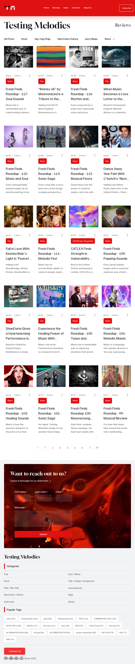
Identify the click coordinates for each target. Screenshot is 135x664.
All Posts (9, 39)
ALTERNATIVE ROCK (18, 632)
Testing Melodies (22, 557)
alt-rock (50, 625)
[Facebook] (6, 658)
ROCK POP (14, 625)
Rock (24, 39)
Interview (9, 601)
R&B (70, 594)
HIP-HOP (109, 632)
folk (124, 632)
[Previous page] (45, 447)
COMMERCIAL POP (106, 618)
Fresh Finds (97, 625)
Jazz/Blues (91, 39)
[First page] (38, 447)
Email (59, 491)
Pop (41, 81)
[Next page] (89, 447)
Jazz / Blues (74, 574)
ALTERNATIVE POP (61, 632)
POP (84, 618)
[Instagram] (16, 658)
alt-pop (40, 632)
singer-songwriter (87, 632)
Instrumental (75, 587)
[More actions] (31, 75)
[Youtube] (21, 658)
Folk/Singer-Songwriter (83, 241)
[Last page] (97, 447)
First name (21, 491)
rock (12, 618)
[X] (11, 658)
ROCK (33, 625)
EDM (80, 625)
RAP (11, 639)
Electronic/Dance (67, 39)
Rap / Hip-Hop (11, 587)
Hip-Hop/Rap (42, 39)
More (108, 39)
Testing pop (66, 618)
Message (20, 507)
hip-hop (115, 625)
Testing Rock (30, 618)
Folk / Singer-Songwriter (81, 580)
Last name (41, 491)
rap (66, 625)
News (10, 81)
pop (48, 618)
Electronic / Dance (13, 594)
